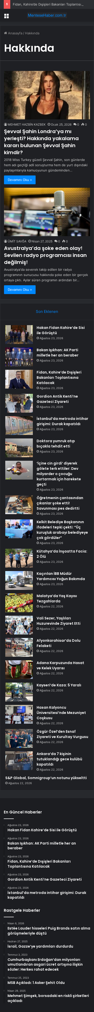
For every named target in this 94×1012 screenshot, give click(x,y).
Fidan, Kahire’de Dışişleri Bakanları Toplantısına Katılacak (59, 377)
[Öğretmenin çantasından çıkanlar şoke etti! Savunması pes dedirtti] (19, 504)
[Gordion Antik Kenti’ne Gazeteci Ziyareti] (19, 403)
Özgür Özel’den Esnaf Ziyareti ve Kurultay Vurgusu (62, 734)
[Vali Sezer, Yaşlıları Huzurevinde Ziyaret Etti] (19, 625)
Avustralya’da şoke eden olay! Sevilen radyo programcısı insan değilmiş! (45, 255)
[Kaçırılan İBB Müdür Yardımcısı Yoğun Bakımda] (19, 580)
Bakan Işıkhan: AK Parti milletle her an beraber (57, 352)
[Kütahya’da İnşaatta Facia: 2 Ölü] (19, 558)
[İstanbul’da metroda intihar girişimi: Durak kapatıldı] (19, 425)
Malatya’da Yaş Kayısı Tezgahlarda (57, 598)
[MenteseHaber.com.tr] (47, 15)
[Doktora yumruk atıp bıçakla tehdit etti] (19, 447)
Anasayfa (14, 33)
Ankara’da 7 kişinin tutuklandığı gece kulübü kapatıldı (59, 759)
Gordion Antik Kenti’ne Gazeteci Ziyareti (57, 399)
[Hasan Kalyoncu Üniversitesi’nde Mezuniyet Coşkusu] (19, 714)
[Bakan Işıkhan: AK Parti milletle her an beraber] (19, 356)
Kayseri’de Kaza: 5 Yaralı (59, 685)
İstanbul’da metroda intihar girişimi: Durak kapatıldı (62, 421)
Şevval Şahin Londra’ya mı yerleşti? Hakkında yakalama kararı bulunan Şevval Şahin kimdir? (41, 142)
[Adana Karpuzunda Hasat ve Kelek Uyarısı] (19, 669)
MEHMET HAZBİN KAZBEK (27, 124)
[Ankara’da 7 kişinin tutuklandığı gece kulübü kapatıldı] (19, 760)
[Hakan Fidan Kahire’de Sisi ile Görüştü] (19, 334)
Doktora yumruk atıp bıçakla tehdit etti (56, 443)
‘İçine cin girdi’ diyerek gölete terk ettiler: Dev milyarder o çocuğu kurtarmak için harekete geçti (59, 474)
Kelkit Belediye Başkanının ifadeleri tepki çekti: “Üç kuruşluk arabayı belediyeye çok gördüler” (62, 529)
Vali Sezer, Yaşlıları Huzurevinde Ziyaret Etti (58, 621)
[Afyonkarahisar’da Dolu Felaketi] (19, 647)
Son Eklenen (47, 311)
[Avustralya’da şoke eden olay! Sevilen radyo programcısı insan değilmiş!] (47, 212)
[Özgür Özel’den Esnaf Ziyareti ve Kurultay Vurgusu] (19, 738)
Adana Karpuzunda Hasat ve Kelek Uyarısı (60, 665)
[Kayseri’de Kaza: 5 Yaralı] (19, 692)
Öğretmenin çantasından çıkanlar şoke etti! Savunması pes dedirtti (60, 503)
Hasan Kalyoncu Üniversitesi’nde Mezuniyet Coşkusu (61, 712)
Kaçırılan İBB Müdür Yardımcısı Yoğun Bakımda (61, 576)
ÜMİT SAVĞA (17, 241)
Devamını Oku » (20, 180)
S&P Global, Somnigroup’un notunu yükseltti (46, 777)
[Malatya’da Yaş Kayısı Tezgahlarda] (19, 602)
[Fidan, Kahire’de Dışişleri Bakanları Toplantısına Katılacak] (19, 379)
